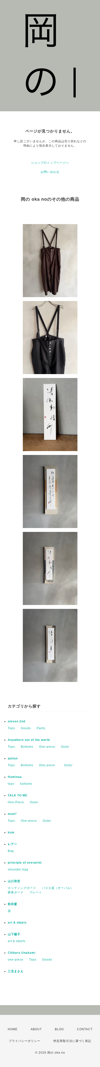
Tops (11, 728)
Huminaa (15, 777)
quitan (13, 758)
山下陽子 (14, 934)
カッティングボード (22, 888)
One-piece (47, 746)
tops (11, 783)
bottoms (26, 783)
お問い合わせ (50, 172)
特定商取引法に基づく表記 (72, 1041)
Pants (41, 728)
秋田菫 (12, 904)
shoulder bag (18, 869)
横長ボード (16, 892)
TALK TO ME (17, 795)
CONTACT (84, 1029)
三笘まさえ (16, 971)
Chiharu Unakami (21, 952)
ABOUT (36, 1029)
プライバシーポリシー (24, 1041)
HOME (12, 1029)
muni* (12, 814)
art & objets (17, 922)
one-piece (15, 959)
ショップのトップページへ (50, 162)
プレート (35, 892)
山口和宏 (14, 881)
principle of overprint (26, 862)
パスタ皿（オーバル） (58, 888)
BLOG (59, 1029)
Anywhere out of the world (29, 740)
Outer (65, 746)
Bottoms (27, 746)
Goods (26, 728)
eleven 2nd (16, 721)
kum (11, 832)
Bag (11, 851)
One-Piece (16, 802)
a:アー (12, 844)
